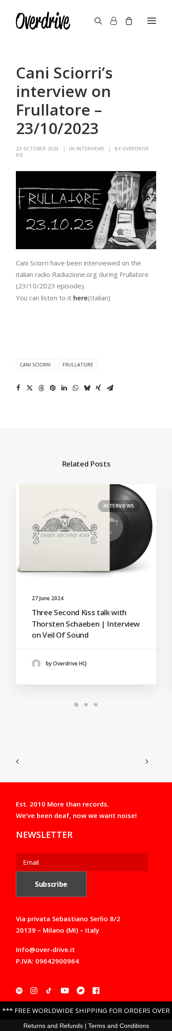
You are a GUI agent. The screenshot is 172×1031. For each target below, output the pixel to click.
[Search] (94, 21)
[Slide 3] (96, 704)
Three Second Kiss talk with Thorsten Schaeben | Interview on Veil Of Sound (86, 623)
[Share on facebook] (18, 388)
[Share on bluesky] (87, 388)
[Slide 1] (76, 704)
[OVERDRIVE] (43, 21)
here (80, 297)
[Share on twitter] (29, 388)
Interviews (90, 149)
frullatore (78, 364)
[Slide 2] (86, 704)
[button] (151, 20)
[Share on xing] (98, 388)
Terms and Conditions (118, 1025)
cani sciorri (35, 364)
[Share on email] (110, 388)
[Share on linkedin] (64, 388)
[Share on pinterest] (52, 388)
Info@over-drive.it (45, 949)
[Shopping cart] (125, 21)
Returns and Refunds (53, 1025)
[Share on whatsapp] (75, 388)
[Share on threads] (41, 388)
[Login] (109, 21)
